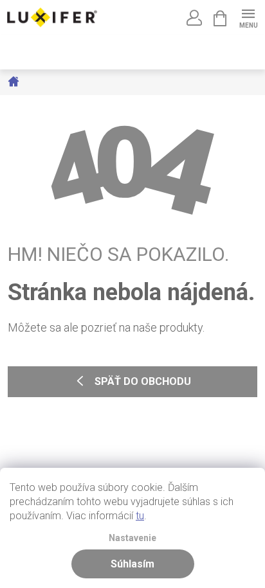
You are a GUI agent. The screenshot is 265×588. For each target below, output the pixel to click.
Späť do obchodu (143, 381)
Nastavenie (132, 538)
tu (140, 516)
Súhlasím (132, 564)
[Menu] (248, 17)
